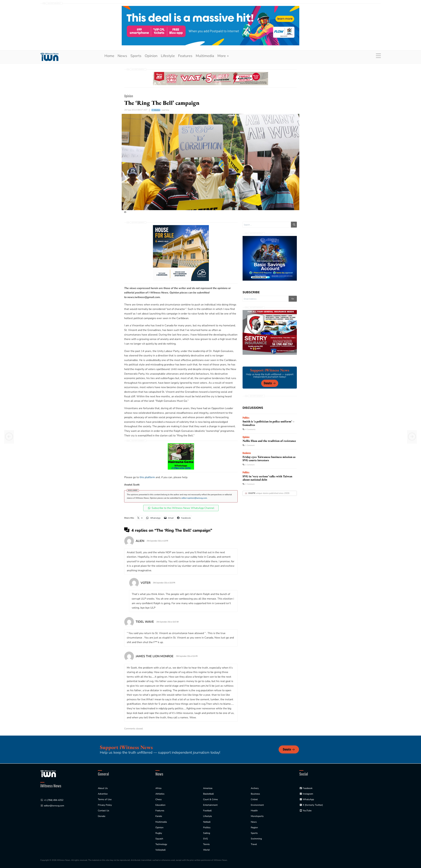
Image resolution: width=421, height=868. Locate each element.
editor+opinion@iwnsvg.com (194, 498)
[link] (49, 57)
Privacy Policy (105, 805)
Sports (135, 55)
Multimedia (205, 55)
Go (292, 298)
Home (109, 55)
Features (185, 55)
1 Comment (250, 445)
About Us (103, 788)
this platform (147, 477)
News (122, 55)
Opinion (151, 55)
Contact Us (103, 810)
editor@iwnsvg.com (54, 805)
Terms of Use (104, 799)
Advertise (103, 793)
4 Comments (250, 429)
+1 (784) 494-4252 (53, 800)
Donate (268, 383)
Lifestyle (168, 55)
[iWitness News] (48, 773)
